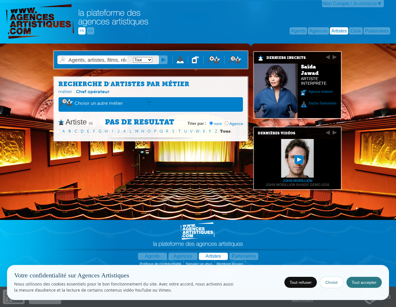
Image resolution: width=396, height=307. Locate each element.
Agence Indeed (320, 92)
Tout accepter (364, 282)
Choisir (331, 282)
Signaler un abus (199, 264)
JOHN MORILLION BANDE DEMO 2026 (297, 185)
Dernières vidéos (276, 133)
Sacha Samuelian (322, 103)
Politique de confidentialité (161, 264)
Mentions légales (230, 264)
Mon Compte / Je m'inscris (350, 3)
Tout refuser (301, 282)
